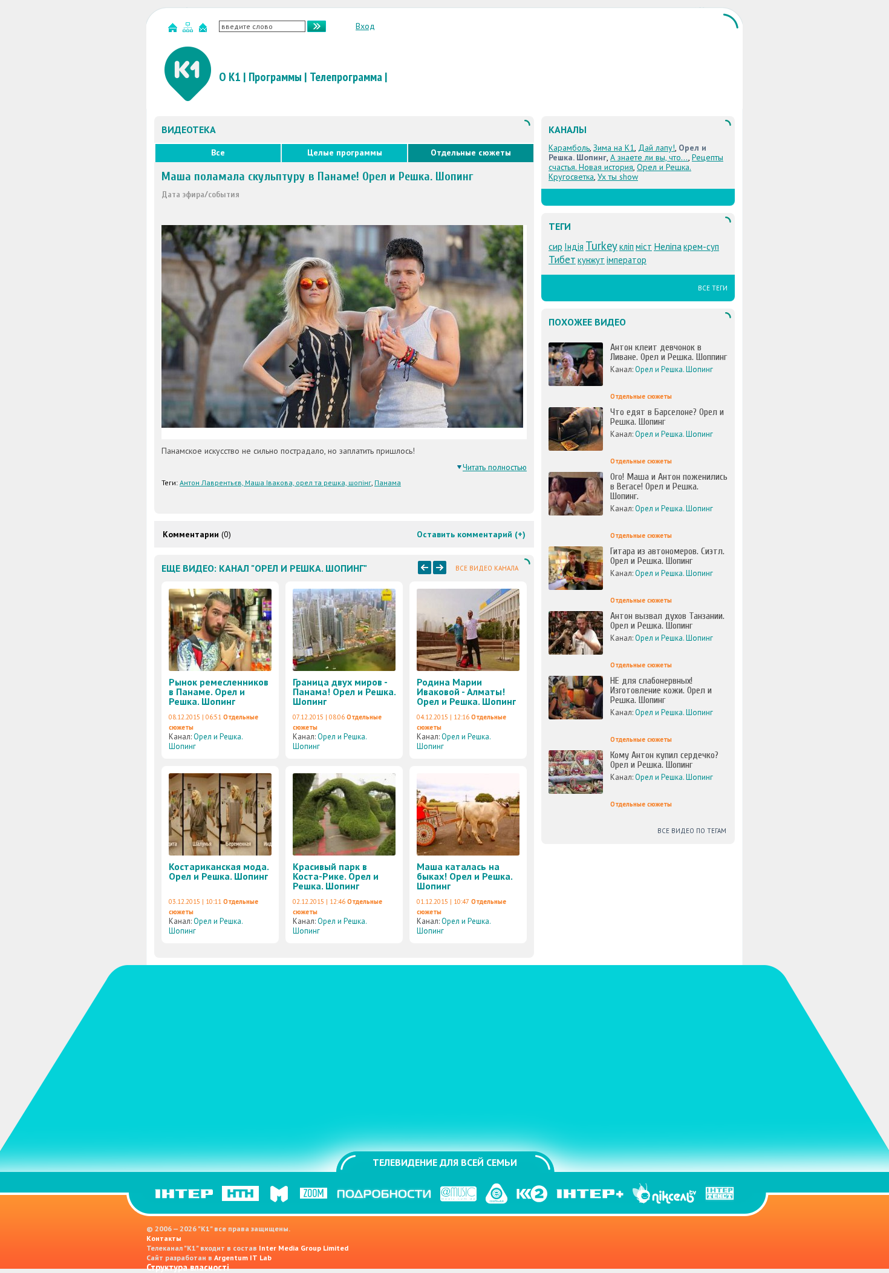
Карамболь (569, 147)
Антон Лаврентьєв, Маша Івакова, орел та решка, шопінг (275, 482)
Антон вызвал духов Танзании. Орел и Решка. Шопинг (667, 620)
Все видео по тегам (691, 830)
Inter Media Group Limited (303, 1247)
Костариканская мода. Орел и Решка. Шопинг (219, 871)
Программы (275, 77)
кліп (626, 246)
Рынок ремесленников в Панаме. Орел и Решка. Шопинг (219, 691)
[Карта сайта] (189, 30)
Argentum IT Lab (243, 1257)
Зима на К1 (613, 147)
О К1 (230, 77)
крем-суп (701, 246)
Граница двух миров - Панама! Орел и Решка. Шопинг (344, 691)
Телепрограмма (346, 77)
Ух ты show (618, 176)
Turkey (601, 245)
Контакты (163, 1238)
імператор (626, 260)
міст (644, 246)
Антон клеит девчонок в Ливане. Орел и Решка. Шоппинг (668, 352)
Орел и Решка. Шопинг (206, 741)
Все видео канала (486, 568)
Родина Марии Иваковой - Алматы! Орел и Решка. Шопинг (466, 691)
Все (218, 152)
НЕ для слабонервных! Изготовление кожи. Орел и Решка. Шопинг (661, 690)
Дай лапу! (656, 147)
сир (555, 246)
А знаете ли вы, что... (649, 157)
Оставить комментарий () (471, 534)
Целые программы (344, 152)
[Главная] (174, 30)
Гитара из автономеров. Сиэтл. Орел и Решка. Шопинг (667, 556)
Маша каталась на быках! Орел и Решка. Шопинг (464, 876)
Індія (574, 246)
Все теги (713, 288)
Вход (365, 26)
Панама (387, 482)
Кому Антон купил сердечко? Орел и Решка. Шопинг (664, 760)
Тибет (562, 259)
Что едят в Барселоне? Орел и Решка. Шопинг (667, 417)
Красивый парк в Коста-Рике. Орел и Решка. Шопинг (336, 876)
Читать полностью (495, 467)
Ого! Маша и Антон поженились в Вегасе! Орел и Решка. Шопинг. (669, 486)
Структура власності (187, 1267)
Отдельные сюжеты (471, 152)
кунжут (591, 260)
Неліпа (668, 246)
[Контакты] (204, 30)
